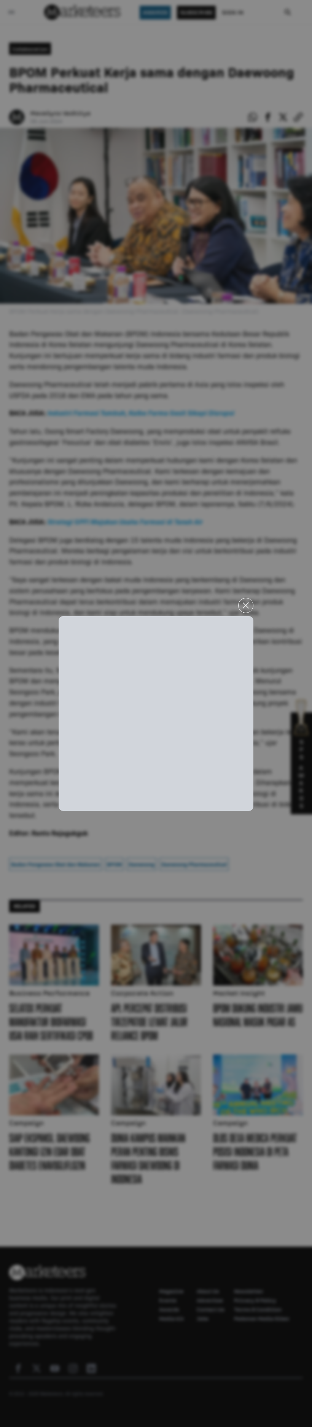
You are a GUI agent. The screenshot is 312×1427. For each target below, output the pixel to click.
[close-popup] (245, 605)
